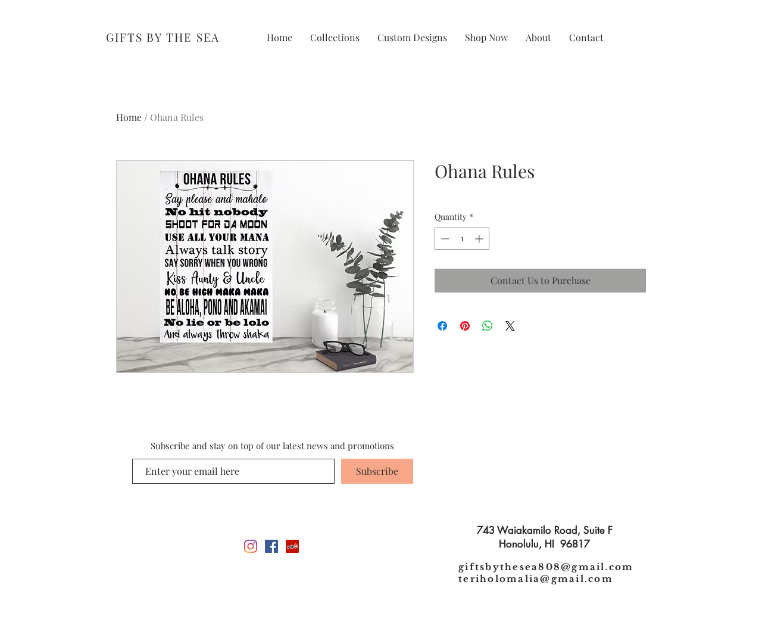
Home (129, 117)
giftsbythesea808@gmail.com (546, 566)
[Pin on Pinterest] (465, 326)
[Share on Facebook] (442, 326)
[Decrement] (443, 238)
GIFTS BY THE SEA (163, 37)
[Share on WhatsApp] (487, 326)
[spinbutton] (462, 238)
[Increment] (480, 238)
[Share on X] (510, 326)
